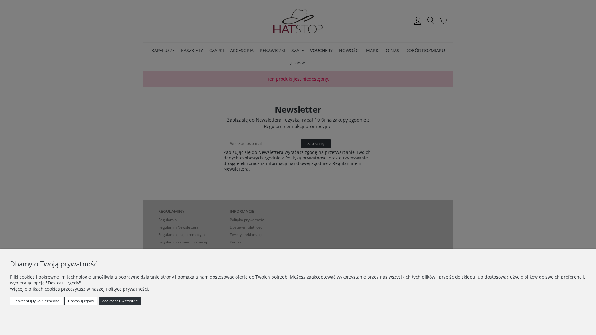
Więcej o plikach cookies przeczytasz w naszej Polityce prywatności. (79, 289)
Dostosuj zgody (81, 301)
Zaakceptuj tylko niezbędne (36, 301)
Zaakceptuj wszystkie (120, 301)
